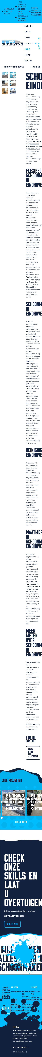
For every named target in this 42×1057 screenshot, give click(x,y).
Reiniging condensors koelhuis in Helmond (18, 802)
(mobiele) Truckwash (18, 89)
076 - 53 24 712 (35, 993)
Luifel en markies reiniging (15, 1003)
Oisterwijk (30, 287)
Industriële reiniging (26, 1018)
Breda (31, 282)
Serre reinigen (17, 73)
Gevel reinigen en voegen (17, 79)
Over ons (28, 32)
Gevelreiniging (15, 992)
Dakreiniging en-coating (26, 994)
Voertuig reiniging (26, 1024)
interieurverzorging (34, 146)
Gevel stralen (9, 81)
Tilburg (35, 285)
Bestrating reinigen (26, 1012)
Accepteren (19, 1047)
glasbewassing (32, 233)
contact (29, 709)
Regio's (27, 49)
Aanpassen (19, 1052)
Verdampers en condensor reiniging (26, 1003)
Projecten (28, 43)
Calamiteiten (15, 1011)
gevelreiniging (34, 149)
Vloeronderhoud (15, 1017)
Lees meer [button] (29, 1041)
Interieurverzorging (15, 1022)
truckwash (34, 144)
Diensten (28, 26)
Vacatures (28, 61)
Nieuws (27, 38)
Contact (28, 55)
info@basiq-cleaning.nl (35, 999)
